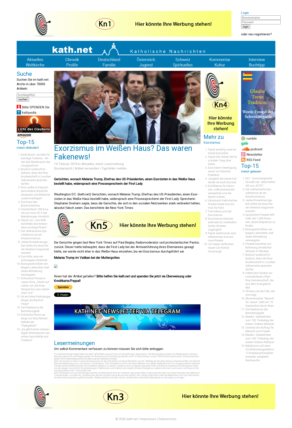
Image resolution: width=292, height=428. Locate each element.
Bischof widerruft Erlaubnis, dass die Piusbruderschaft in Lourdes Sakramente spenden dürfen (36, 176)
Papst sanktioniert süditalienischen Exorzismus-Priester (222, 237)
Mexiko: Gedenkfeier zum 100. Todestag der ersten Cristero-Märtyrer (259, 320)
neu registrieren (259, 34)
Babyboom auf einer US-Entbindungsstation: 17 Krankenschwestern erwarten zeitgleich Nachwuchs (260, 353)
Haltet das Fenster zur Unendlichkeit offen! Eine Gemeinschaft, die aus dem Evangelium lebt (259, 280)
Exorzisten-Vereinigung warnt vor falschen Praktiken (222, 171)
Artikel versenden (87, 168)
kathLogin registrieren (136, 354)
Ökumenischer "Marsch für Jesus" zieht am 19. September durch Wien (259, 302)
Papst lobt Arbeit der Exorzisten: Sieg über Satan (223, 160)
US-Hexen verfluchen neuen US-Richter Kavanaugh (221, 247)
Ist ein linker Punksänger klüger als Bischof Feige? (36, 300)
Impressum (148, 419)
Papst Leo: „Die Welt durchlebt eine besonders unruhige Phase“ (34, 223)
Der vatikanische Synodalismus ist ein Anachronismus (34, 234)
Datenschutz (168, 419)
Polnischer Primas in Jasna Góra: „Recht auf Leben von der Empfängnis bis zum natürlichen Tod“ (35, 285)
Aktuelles (87, 164)
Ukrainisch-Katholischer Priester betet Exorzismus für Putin (222, 204)
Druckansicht (63, 168)
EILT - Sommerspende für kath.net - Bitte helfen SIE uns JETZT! (260, 182)
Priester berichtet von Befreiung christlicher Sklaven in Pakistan (258, 247)
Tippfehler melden (114, 168)
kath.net (132, 419)
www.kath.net (83, 370)
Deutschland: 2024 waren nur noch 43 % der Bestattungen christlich (35, 213)
